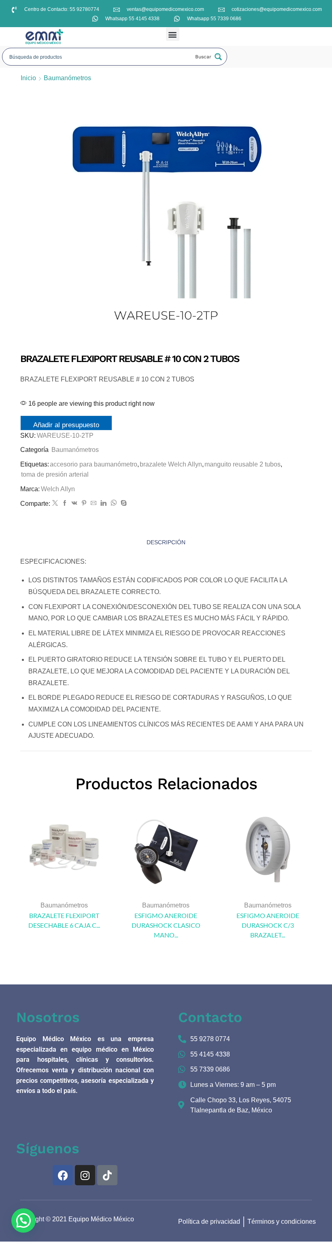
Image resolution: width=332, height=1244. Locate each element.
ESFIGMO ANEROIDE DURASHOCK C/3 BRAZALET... (267, 925)
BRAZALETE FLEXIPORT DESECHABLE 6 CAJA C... (64, 920)
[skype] (123, 503)
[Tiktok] (107, 1175)
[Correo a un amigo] (93, 503)
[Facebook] (65, 503)
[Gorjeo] (55, 503)
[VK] (74, 503)
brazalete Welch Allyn (171, 464)
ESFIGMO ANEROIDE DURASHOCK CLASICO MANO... (166, 925)
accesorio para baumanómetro (93, 464)
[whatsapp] (114, 503)
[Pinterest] (84, 503)
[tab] (166, 542)
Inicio (28, 78)
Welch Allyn (58, 489)
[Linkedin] (103, 503)
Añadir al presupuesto (66, 425)
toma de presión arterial (55, 474)
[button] (172, 34)
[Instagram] (85, 1175)
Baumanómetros (67, 78)
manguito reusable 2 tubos (242, 464)
